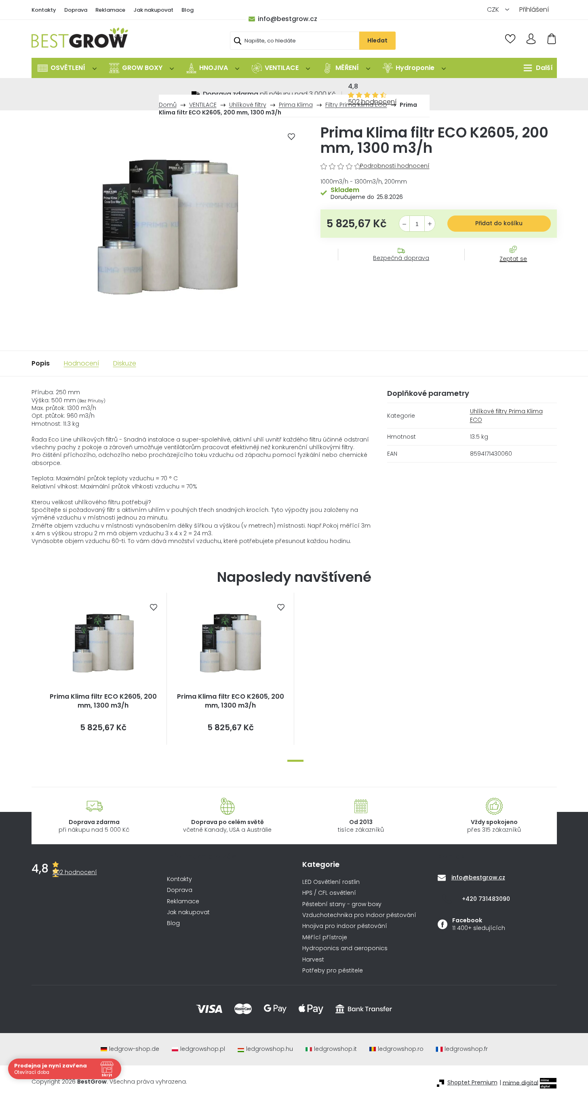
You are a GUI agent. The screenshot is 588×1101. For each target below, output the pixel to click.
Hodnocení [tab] (81, 363)
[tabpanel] (103, 669)
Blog (187, 10)
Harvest (313, 960)
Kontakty (44, 10)
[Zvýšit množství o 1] (430, 224)
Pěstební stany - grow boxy (341, 904)
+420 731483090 (486, 899)
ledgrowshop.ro (401, 1049)
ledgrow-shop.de (134, 1049)
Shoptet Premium (472, 1082)
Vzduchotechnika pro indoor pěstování (359, 915)
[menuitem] (67, 68)
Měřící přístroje (324, 937)
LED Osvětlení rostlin (331, 882)
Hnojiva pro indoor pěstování (344, 926)
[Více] (536, 68)
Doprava (75, 10)
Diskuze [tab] (124, 363)
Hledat (377, 40)
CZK (494, 9)
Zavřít (508, 267)
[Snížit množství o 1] (404, 224)
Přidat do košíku (499, 223)
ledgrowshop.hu (269, 1049)
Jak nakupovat (153, 10)
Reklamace (110, 10)
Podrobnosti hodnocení (395, 166)
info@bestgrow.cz (287, 18)
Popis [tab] (41, 363)
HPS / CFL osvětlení (329, 893)
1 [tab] (295, 761)
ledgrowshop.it (335, 1049)
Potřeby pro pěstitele (332, 970)
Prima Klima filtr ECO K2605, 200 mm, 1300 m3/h (103, 701)
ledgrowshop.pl (202, 1049)
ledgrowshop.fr (466, 1049)
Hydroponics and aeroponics (345, 948)
